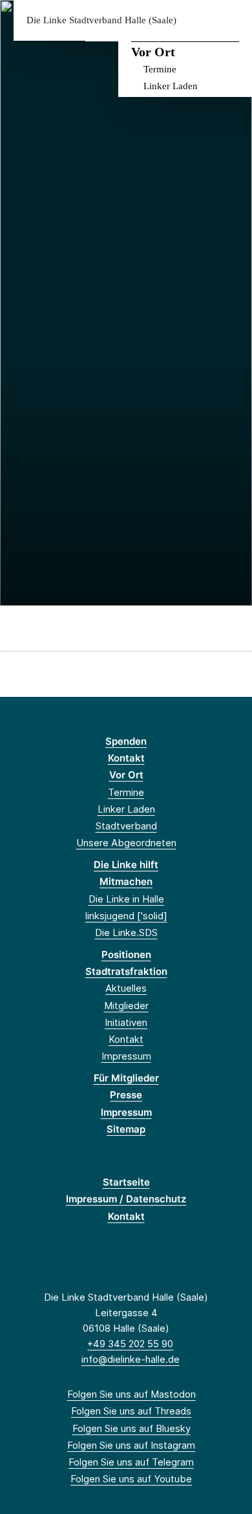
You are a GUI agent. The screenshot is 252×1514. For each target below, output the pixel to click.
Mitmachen (126, 881)
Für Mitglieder (126, 1078)
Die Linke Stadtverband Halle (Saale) (101, 20)
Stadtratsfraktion (126, 971)
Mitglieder (126, 1005)
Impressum (126, 1056)
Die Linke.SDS (126, 932)
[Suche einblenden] (196, 20)
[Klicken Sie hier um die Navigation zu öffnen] (232, 20)
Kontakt (126, 758)
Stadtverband (126, 826)
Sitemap (126, 1129)
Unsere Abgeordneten (126, 843)
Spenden (126, 741)
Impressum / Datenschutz (126, 1199)
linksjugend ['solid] (126, 916)
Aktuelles (126, 988)
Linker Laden (170, 86)
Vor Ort (153, 52)
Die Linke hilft (126, 864)
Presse (126, 1095)
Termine (159, 69)
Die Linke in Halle (126, 899)
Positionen (126, 954)
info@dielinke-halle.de (130, 1359)
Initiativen (126, 1022)
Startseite (126, 1182)
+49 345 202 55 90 (130, 1344)
